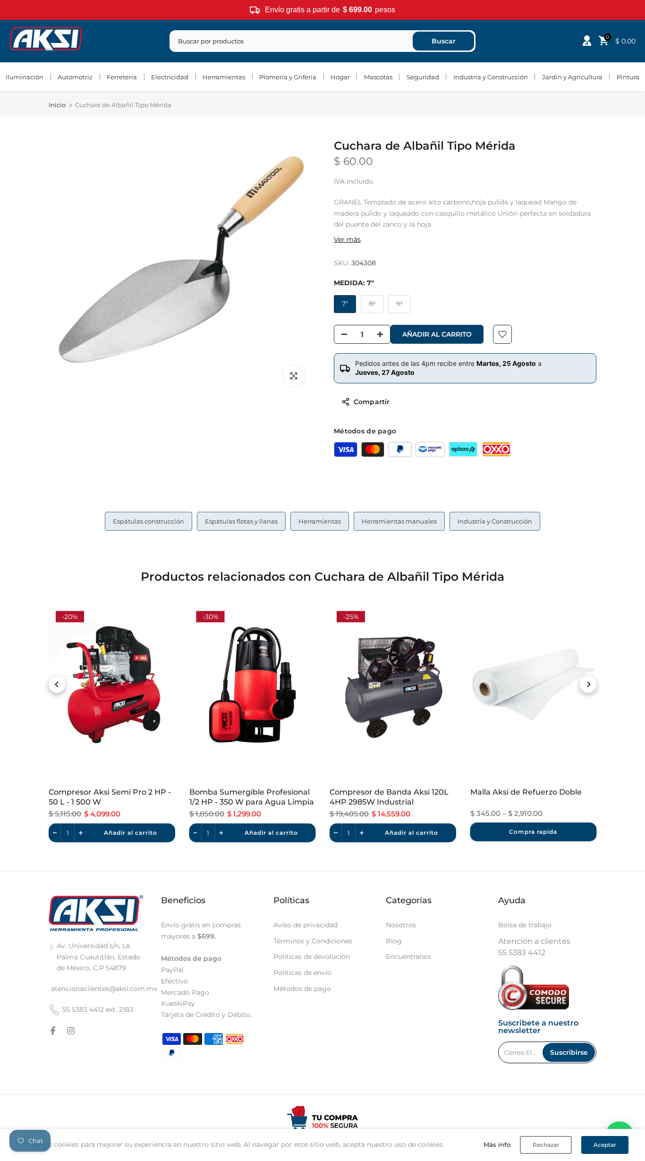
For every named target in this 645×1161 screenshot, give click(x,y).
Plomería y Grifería (287, 77)
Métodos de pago (302, 988)
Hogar (340, 77)
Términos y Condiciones (312, 941)
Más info (497, 1144)
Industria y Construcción (490, 77)
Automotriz (75, 77)
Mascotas (378, 77)
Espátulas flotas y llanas (241, 521)
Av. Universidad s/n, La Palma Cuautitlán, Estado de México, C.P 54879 (98, 957)
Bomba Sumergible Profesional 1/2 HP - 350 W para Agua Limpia (251, 797)
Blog (394, 941)
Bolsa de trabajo (525, 925)
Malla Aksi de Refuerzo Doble (526, 792)
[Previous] (57, 684)
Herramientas (224, 77)
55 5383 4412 (521, 952)
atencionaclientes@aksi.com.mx (104, 988)
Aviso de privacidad (305, 925)
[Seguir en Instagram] (71, 1030)
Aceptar (605, 1144)
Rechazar (546, 1144)
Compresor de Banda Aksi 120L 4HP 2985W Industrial (389, 797)
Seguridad (423, 77)
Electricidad (169, 77)
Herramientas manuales (399, 521)
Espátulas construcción (148, 521)
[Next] (588, 684)
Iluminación (24, 77)
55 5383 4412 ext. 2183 (97, 1009)
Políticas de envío (302, 972)
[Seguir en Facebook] (53, 1030)
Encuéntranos (408, 956)
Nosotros (401, 925)
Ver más (347, 239)
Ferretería (122, 77)
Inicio (57, 105)
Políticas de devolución (311, 956)
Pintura (628, 77)
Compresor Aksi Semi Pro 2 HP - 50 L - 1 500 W (110, 797)
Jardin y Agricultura (572, 77)
